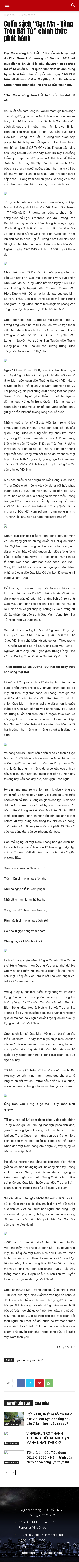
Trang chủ (9, 15)
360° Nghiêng (27, 15)
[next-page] (13, 1472)
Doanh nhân (11, 1462)
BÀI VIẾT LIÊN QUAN (18, 1403)
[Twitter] (30, 1383)
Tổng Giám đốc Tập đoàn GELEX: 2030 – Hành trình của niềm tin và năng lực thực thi (49, 1457)
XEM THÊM (42, 1403)
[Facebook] (21, 1383)
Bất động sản (11, 1443)
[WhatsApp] (49, 1383)
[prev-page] (6, 1472)
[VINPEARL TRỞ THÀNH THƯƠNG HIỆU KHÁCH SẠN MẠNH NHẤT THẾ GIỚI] (14, 1438)
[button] (6, 5)
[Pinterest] (39, 1383)
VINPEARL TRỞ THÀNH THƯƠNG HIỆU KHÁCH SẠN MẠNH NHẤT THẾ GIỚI (47, 1438)
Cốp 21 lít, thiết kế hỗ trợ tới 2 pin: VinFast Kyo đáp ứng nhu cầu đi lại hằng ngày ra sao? (49, 1418)
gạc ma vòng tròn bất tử (29, 1360)
